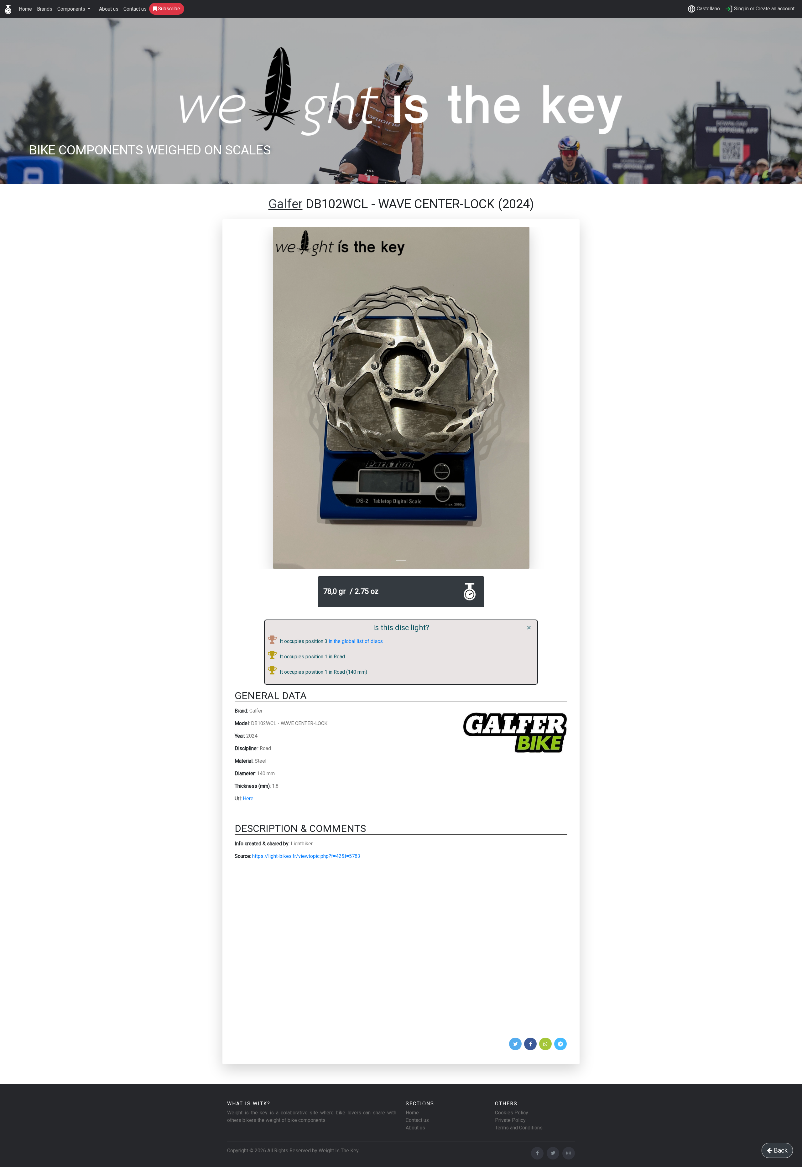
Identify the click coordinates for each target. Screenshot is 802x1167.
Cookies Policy (511, 1113)
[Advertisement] (401, 950)
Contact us (135, 9)
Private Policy (510, 1120)
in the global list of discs (355, 641)
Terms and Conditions (519, 1128)
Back (780, 1150)
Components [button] (71, 9)
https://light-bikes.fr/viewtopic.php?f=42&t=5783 (306, 856)
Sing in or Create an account (763, 9)
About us (108, 9)
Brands (44, 9)
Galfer (285, 204)
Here (248, 798)
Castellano (707, 9)
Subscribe (168, 9)
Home (25, 9)
